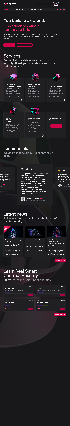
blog (19, 218)
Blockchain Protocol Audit (13, 85)
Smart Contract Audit (11, 119)
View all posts (59, 260)
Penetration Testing (34, 85)
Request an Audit (56, 126)
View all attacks (59, 314)
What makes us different (24, 45)
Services (12, 55)
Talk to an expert (9, 45)
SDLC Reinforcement (56, 85)
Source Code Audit (34, 119)
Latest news (15, 214)
